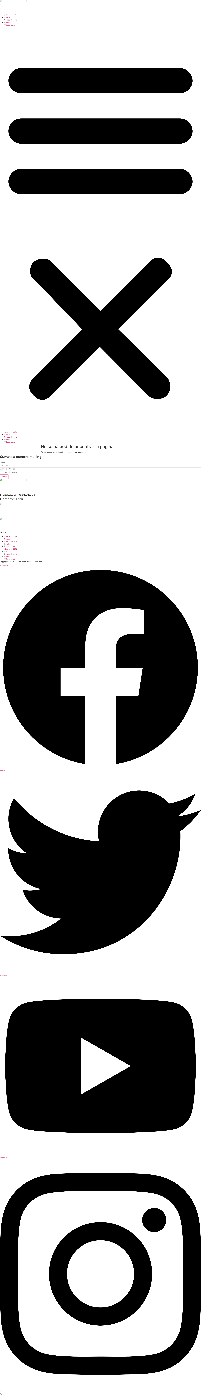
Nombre (3, 462)
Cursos (7, 17)
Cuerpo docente (10, 20)
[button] (100, 228)
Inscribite (7, 22)
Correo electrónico (7, 469)
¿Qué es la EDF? (10, 15)
